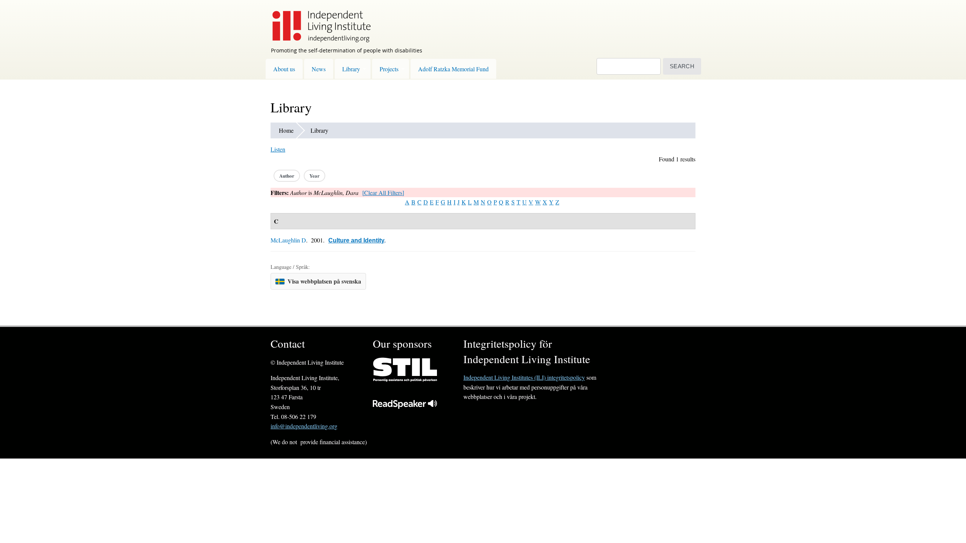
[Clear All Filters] (383, 192)
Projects (389, 69)
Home (286, 130)
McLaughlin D (288, 240)
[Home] (318, 21)
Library (351, 69)
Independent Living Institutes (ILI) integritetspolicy (524, 377)
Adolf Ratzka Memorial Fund (453, 69)
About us (284, 69)
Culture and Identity (356, 240)
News (319, 69)
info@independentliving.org (304, 426)
